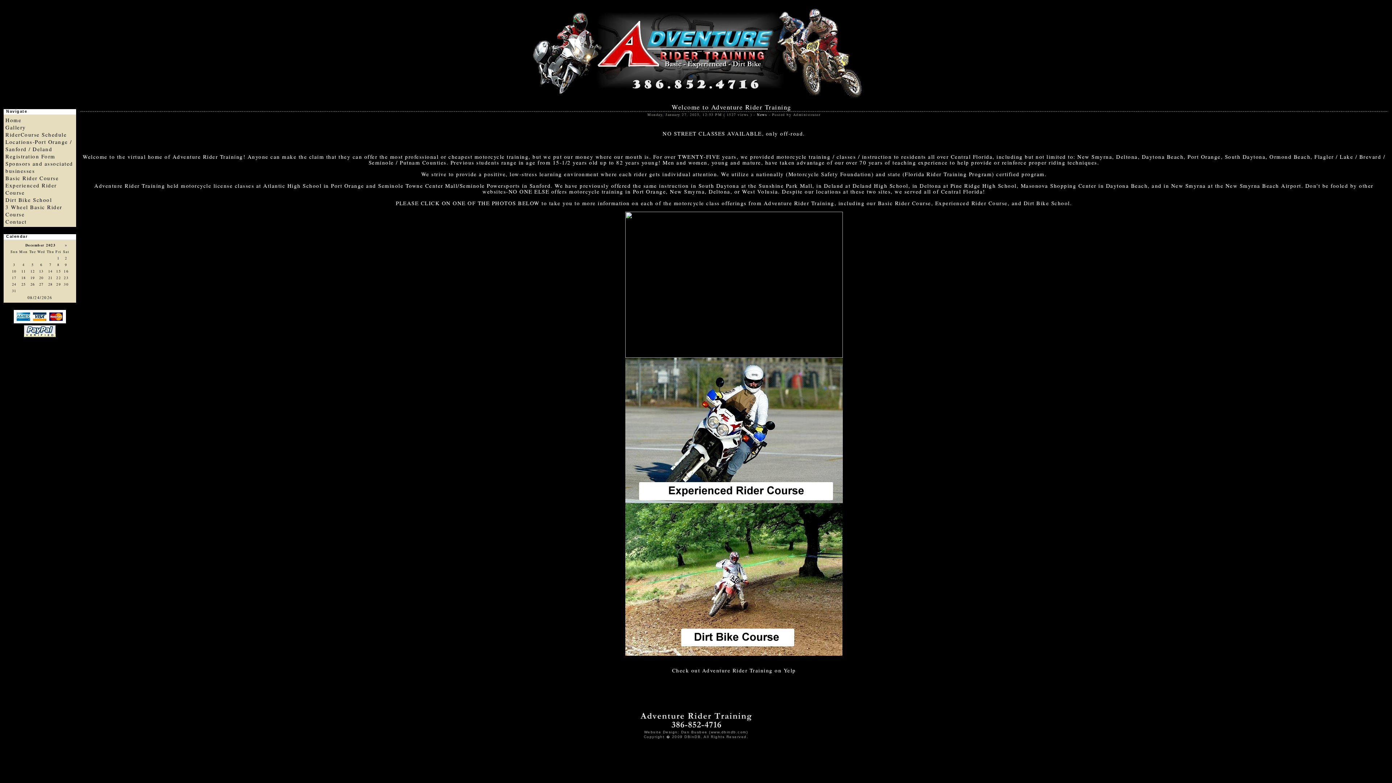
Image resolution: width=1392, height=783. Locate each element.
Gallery (15, 127)
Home (13, 120)
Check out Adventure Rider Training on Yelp (734, 670)
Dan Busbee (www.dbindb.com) (714, 732)
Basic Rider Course (32, 178)
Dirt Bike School (28, 199)
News (762, 114)
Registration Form (30, 156)
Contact (16, 221)
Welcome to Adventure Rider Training (731, 107)
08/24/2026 (40, 297)
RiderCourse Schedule (36, 134)
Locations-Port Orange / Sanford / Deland (38, 145)
